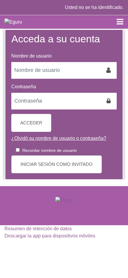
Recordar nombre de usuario (49, 150)
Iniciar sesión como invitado (57, 164)
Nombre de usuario (31, 55)
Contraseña (23, 86)
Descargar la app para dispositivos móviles (49, 235)
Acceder (31, 123)
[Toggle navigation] (120, 22)
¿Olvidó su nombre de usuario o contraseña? (58, 138)
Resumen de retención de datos (38, 228)
